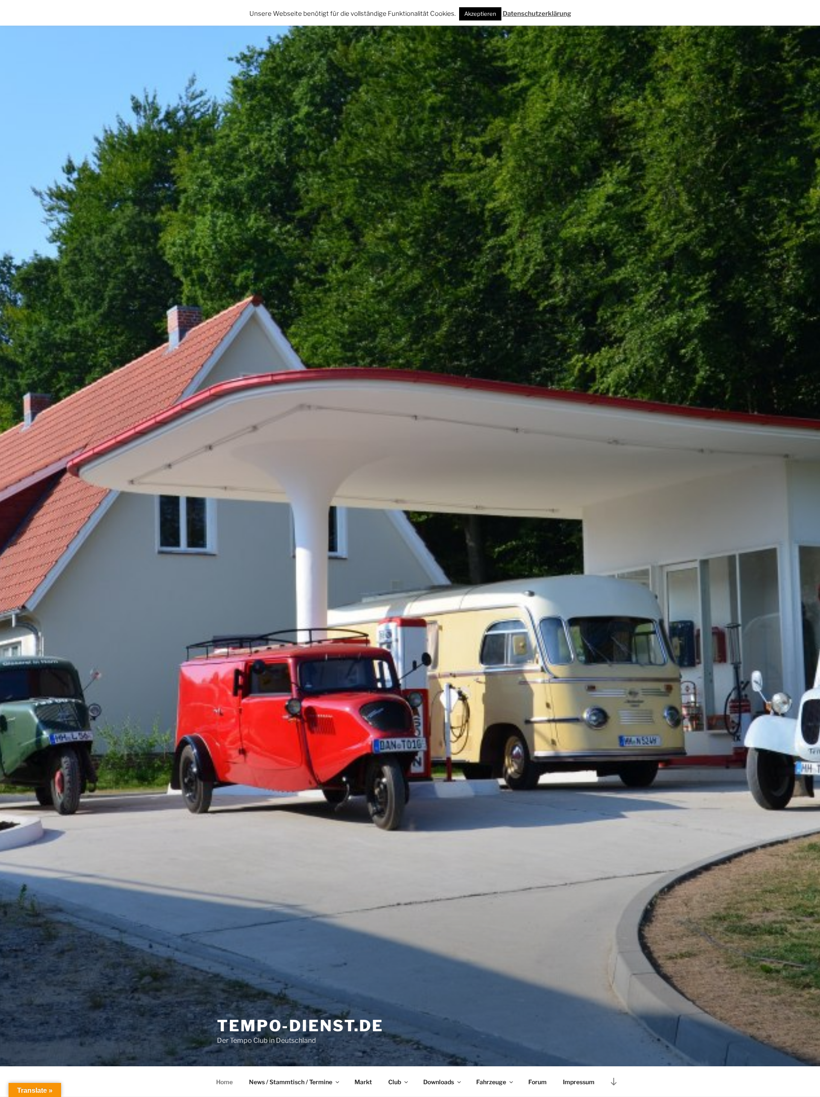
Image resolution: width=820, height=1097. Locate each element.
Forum (537, 1081)
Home (224, 1081)
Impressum (578, 1081)
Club (394, 1081)
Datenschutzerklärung (537, 14)
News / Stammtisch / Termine (290, 1081)
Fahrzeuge (491, 1081)
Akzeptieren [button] (480, 13)
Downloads (438, 1081)
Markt (363, 1081)
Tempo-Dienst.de (300, 1025)
